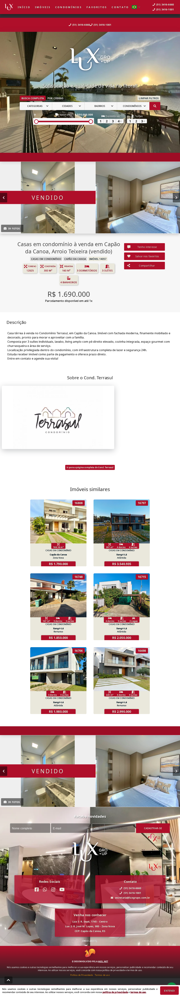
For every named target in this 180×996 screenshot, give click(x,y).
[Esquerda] (3, 197)
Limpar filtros (149, 98)
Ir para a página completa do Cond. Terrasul (90, 467)
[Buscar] (154, 106)
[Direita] (176, 197)
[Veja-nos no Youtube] (62, 889)
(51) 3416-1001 (102, 24)
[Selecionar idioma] (136, 7)
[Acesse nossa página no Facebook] (37, 889)
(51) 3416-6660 (81, 24)
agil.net (103, 961)
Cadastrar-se (153, 828)
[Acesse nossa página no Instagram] (53, 889)
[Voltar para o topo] (8, 980)
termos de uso (138, 992)
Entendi (169, 990)
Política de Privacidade (81, 974)
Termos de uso (102, 974)
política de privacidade (115, 992)
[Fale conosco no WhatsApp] (45, 889)
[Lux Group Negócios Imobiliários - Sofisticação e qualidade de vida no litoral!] (89, 59)
